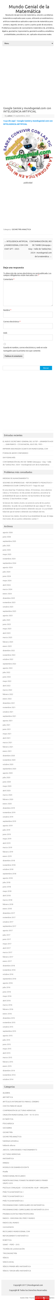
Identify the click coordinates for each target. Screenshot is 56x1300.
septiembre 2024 (9, 563)
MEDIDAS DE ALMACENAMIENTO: (16, 478)
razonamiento (8, 1227)
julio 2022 (6, 672)
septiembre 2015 (9, 1031)
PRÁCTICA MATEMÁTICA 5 (13, 1201)
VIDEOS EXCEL (8, 1262)
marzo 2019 (7, 847)
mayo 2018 (7, 891)
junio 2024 (7, 576)
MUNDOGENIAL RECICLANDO (14, 1176)
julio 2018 (6, 882)
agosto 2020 (8, 773)
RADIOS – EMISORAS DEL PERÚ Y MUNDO (19, 1218)
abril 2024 (6, 585)
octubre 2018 (8, 869)
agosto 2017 (8, 930)
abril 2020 (6, 790)
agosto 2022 (8, 668)
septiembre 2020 (9, 769)
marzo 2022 (7, 690)
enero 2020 (7, 804)
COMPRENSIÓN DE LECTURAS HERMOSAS (19, 1110)
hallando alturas (9, 1145)
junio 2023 (7, 624)
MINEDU (6, 1163)
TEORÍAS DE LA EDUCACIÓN (14, 1249)
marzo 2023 (7, 637)
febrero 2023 (8, 642)
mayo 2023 (7, 629)
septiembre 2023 (9, 611)
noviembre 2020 (9, 760)
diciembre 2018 (9, 860)
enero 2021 (7, 751)
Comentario (8, 279)
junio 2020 (7, 782)
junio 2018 (7, 887)
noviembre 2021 (9, 707)
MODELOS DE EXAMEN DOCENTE (16, 1167)
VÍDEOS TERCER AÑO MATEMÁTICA (17, 1271)
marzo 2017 (7, 952)
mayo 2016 (7, 996)
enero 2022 (7, 699)
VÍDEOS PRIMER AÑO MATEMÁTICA (17, 1266)
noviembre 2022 (9, 655)
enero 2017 (7, 961)
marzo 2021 (7, 742)
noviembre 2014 (9, 1075)
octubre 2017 (8, 922)
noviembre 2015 (9, 1022)
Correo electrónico (12, 322)
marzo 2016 (7, 1005)
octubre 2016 (8, 974)
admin (9, 116)
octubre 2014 (8, 1079)
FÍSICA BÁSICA (8, 1123)
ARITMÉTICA (8, 1097)
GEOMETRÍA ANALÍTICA (21, 229)
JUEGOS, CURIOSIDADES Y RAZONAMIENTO (20, 1150)
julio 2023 (6, 620)
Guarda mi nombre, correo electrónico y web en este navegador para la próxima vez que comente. (25, 349)
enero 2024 (7, 594)
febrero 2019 (8, 852)
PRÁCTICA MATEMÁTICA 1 (13, 1192)
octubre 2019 (8, 817)
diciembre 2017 (9, 913)
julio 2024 (6, 572)
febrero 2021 (8, 747)
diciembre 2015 (9, 1018)
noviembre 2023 (9, 602)
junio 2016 (7, 992)
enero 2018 (7, 909)
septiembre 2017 (9, 926)
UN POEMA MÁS (9, 457)
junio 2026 (7, 537)
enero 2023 (7, 646)
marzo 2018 (7, 900)
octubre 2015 (8, 1027)
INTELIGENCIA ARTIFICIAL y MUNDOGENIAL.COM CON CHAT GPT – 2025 (16, 245)
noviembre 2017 (9, 917)
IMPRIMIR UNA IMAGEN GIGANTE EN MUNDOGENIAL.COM (25, 449)
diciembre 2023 (9, 598)
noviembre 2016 (9, 970)
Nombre (7, 310)
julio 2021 (6, 725)
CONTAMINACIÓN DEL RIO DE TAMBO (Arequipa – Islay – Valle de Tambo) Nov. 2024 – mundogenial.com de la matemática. (40, 249)
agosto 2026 (8, 532)
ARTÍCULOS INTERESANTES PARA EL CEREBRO (21, 1102)
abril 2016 (6, 1001)
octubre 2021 (8, 712)
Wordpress (50, 1298)
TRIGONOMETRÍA (10, 1253)
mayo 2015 (7, 1049)
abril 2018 (6, 895)
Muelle (5, 1171)
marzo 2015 (7, 1057)
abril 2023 (6, 633)
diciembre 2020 (9, 755)
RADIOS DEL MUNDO (11, 1223)
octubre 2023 (8, 607)
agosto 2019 (8, 825)
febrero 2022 (8, 694)
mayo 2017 (7, 944)
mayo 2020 (7, 786)
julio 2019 (6, 830)
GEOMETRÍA (8, 1132)
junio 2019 (7, 834)
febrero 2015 (8, 1062)
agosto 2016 (8, 983)
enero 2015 (7, 1066)
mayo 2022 (7, 681)
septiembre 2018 (9, 874)
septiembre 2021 (9, 716)
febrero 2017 (8, 957)
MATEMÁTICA (8, 1158)
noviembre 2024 (9, 559)
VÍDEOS (6, 1258)
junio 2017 (7, 939)
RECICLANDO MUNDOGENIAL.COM (16, 1231)
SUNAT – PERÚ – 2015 (11, 1244)
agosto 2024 (8, 567)
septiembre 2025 (9, 541)
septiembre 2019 (9, 821)
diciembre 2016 (9, 966)
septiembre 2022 (9, 664)
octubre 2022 (8, 659)
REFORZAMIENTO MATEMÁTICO (16, 1236)
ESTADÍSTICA (8, 1119)
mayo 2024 (7, 580)
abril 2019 (6, 843)
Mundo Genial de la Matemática (29, 9)
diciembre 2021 (9, 703)
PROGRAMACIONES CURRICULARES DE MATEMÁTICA (23, 1205)
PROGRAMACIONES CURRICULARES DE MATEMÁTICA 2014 (26, 1209)
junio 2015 (7, 1044)
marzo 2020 (7, 795)
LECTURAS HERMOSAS (12, 1154)
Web (5, 333)
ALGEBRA (6, 1093)
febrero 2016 (8, 1009)
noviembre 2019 (9, 812)
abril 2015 (6, 1053)
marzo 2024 (7, 589)
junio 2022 (7, 677)
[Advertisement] (28, 76)
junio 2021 (7, 729)
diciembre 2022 (9, 650)
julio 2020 (6, 777)
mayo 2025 (7, 554)
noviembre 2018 (9, 865)
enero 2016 (7, 1014)
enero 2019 (7, 856)
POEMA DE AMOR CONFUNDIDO (15, 453)
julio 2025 (6, 545)
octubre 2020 (8, 764)
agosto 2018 (8, 878)
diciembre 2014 (9, 1070)
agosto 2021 (8, 721)
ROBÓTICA (7, 1240)
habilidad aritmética (10, 1141)
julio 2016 (6, 987)
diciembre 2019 (9, 808)
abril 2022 (6, 686)
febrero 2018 (8, 904)
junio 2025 (7, 550)
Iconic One (24, 1298)
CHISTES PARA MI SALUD (12, 1106)
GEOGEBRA (7, 1128)
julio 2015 (6, 1040)
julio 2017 (6, 935)
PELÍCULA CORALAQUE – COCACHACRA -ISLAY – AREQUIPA (25, 1188)
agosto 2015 (8, 1035)
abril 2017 (6, 948)
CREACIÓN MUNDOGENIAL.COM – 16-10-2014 (20, 1115)
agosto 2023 (8, 615)
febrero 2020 (8, 799)
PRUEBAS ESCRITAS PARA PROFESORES (18, 1214)
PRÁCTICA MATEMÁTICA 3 (13, 1196)
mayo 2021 (7, 734)
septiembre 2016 (9, 979)
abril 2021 (6, 738)
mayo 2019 (7, 839)
